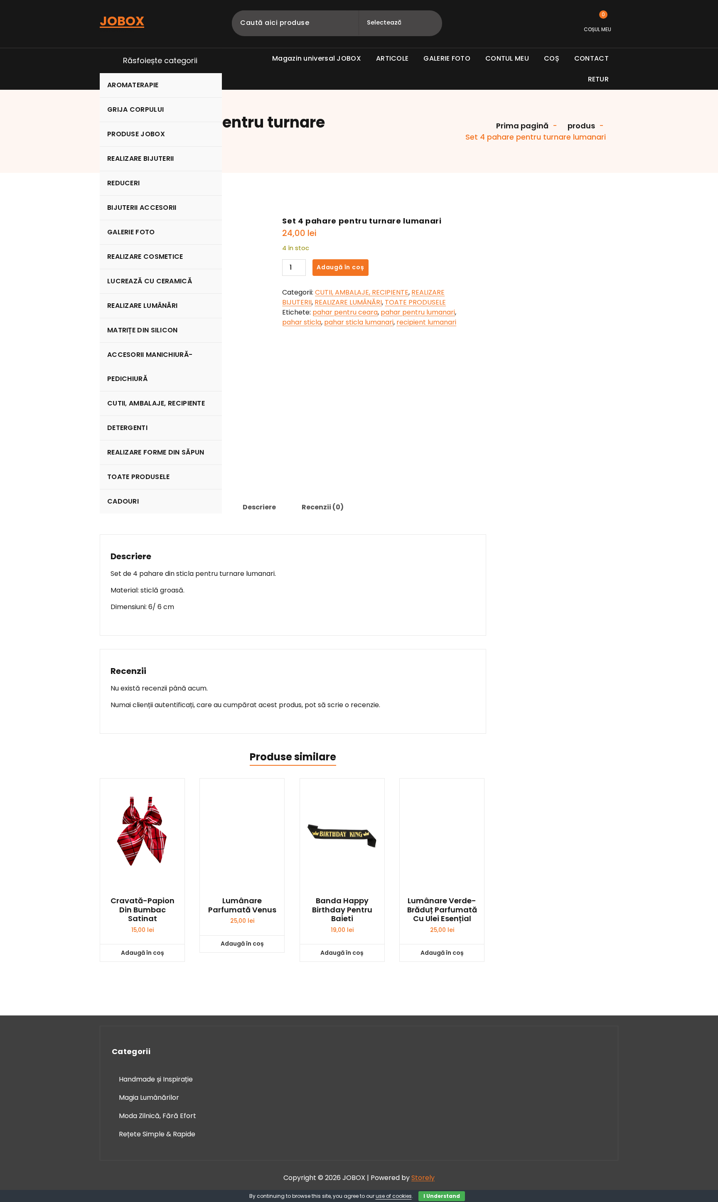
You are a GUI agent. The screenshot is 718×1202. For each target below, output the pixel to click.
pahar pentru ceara (345, 312)
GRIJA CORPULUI (135, 109)
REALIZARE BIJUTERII (140, 158)
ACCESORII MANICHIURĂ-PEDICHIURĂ (149, 366)
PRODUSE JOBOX (136, 134)
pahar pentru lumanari (418, 312)
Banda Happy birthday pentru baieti (342, 909)
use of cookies (394, 1196)
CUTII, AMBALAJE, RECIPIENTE (156, 403)
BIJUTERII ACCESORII (142, 207)
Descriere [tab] (259, 507)
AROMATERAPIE (133, 85)
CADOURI (123, 501)
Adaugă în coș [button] (142, 953)
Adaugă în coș (340, 267)
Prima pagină (521, 125)
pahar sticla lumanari (358, 322)
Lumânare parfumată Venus (242, 905)
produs (580, 125)
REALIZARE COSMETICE (145, 256)
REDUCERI (123, 183)
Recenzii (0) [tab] (323, 507)
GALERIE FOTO (131, 232)
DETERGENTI (127, 428)
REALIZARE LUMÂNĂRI (142, 305)
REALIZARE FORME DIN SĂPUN (155, 452)
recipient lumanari (426, 322)
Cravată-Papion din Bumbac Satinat (143, 909)
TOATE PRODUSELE (138, 477)
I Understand (441, 1196)
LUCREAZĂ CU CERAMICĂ (149, 281)
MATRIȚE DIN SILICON (142, 330)
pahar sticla (301, 322)
